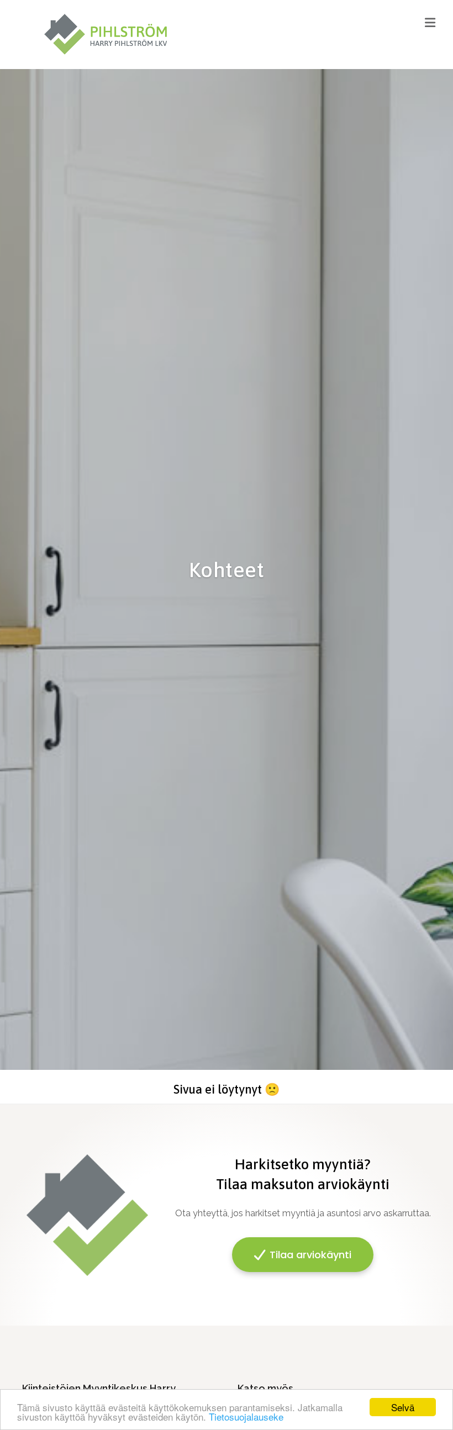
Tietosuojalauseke (246, 1416)
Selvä (402, 1407)
